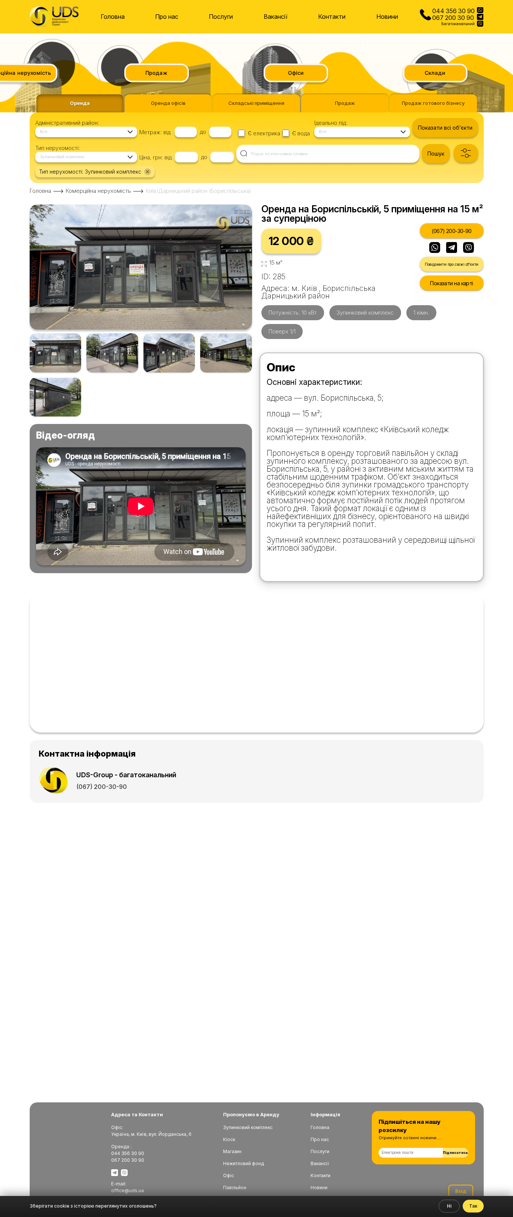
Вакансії (276, 17)
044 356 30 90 (453, 11)
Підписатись (455, 1152)
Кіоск (229, 1139)
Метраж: (150, 132)
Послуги (221, 17)
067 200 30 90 (453, 18)
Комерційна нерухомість (98, 190)
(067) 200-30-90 (452, 231)
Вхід (460, 1191)
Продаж (146, 73)
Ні (449, 1206)
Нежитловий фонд (243, 1163)
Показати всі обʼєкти (445, 127)
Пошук (435, 153)
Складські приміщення (256, 103)
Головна (113, 17)
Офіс (228, 1175)
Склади (424, 73)
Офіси (285, 73)
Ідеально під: (330, 123)
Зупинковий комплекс (248, 1127)
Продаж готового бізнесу (433, 103)
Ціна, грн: (151, 157)
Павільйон (234, 1187)
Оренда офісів (168, 103)
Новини (387, 17)
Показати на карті (451, 283)
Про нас (166, 17)
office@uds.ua (127, 1190)
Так (473, 1206)
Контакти (332, 17)
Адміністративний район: (67, 123)
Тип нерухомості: (57, 148)
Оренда (80, 103)
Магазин (232, 1151)
